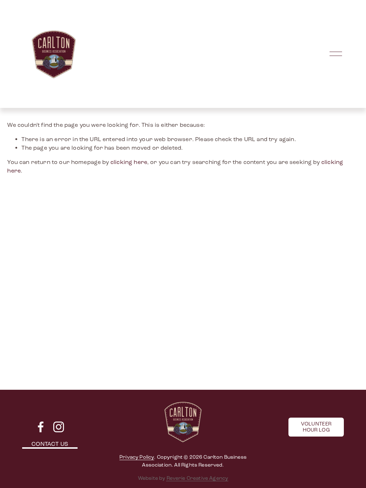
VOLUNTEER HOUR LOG (316, 427)
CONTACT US (49, 443)
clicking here (128, 162)
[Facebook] (40, 427)
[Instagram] (58, 427)
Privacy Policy (136, 457)
